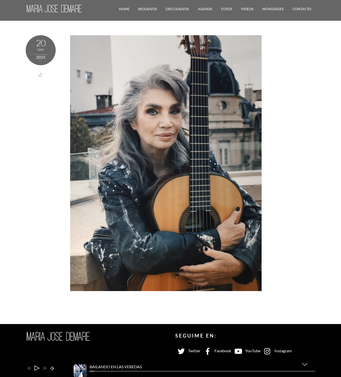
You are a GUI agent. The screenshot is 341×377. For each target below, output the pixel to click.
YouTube (252, 350)
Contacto (302, 9)
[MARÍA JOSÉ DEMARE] (54, 9)
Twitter (193, 350)
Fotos (226, 9)
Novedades (273, 9)
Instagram (283, 350)
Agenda (205, 9)
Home (124, 9)
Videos (247, 9)
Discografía (177, 9)
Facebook (222, 350)
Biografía (147, 9)
